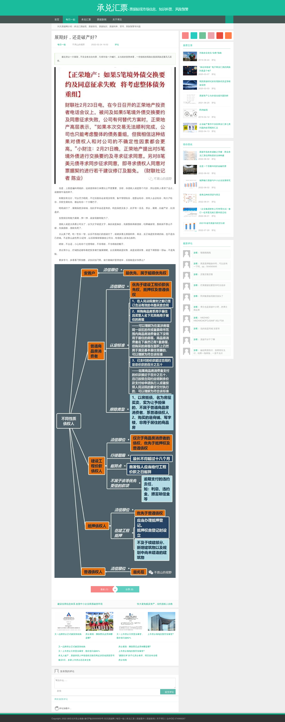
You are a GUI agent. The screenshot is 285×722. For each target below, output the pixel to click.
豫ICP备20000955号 (93, 718)
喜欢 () (104, 589)
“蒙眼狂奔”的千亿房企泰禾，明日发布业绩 (137, 655)
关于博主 (117, 19)
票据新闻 (101, 19)
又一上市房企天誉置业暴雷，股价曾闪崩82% (79, 650)
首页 (56, 19)
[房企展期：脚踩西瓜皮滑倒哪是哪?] (99, 621)
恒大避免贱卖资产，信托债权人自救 (155, 603)
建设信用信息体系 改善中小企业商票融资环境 (80, 603)
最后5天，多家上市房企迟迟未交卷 (74, 659)
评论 (117, 44)
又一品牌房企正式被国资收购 (71, 646)
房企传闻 (122, 659)
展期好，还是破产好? (75, 37)
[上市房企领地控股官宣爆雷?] (161, 621)
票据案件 (140, 718)
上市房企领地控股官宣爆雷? (131, 650)
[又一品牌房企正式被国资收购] (68, 621)
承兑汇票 (86, 19)
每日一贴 (70, 19)
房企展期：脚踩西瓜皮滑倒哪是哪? (134, 646)
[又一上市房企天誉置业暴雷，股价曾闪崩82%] (130, 621)
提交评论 (169, 691)
